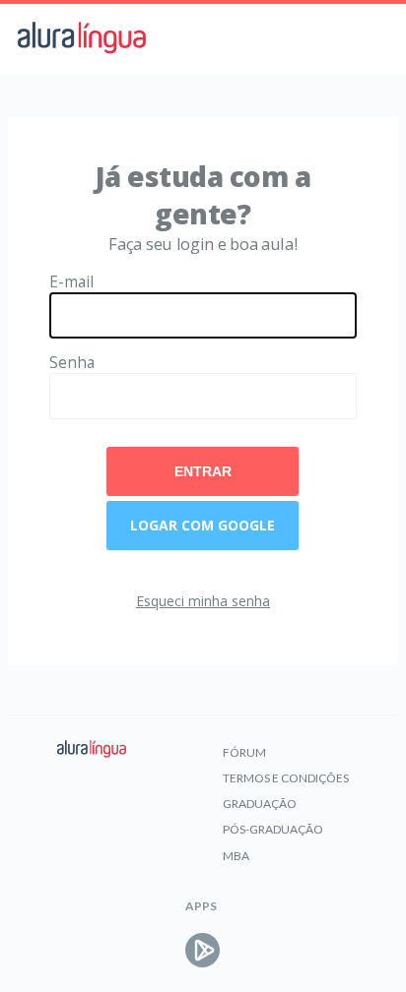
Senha (72, 362)
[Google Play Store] (202, 950)
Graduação (260, 803)
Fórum (244, 752)
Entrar (203, 471)
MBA (236, 855)
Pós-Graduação (273, 829)
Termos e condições (286, 778)
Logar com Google (202, 525)
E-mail (71, 282)
